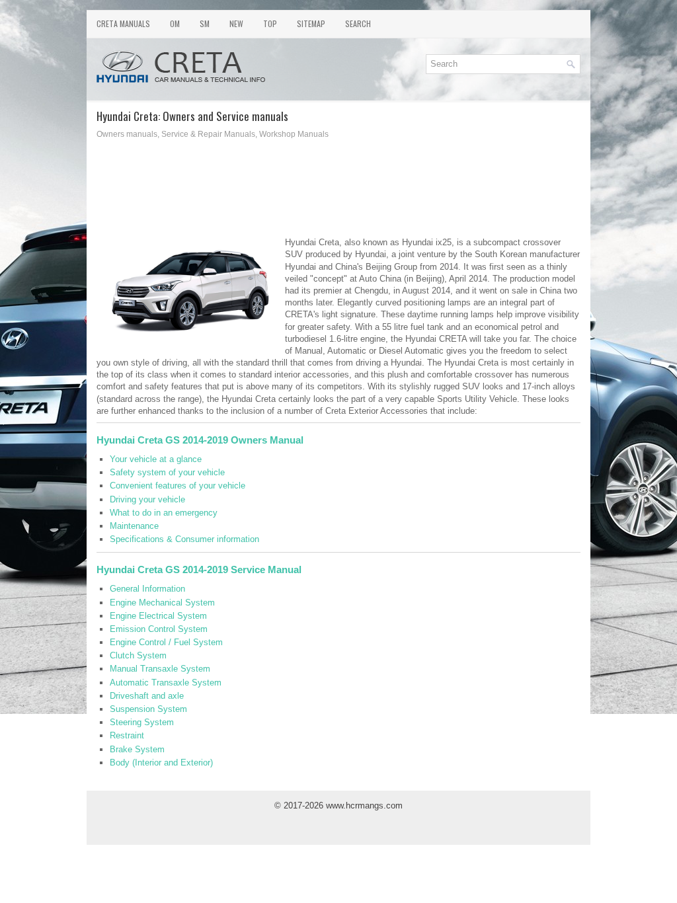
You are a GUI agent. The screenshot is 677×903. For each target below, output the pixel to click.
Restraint (127, 735)
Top (270, 23)
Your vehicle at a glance (156, 459)
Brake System (137, 749)
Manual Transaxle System (160, 669)
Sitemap (311, 23)
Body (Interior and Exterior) (161, 762)
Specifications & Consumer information (184, 539)
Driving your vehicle (147, 499)
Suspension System (148, 709)
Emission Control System (159, 629)
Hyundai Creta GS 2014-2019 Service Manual (199, 569)
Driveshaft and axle (147, 696)
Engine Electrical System (158, 616)
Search (358, 23)
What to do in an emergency (164, 513)
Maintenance (134, 526)
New (236, 23)
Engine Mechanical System (162, 603)
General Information (147, 589)
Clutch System (138, 655)
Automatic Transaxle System (165, 682)
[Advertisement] (253, 191)
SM (205, 23)
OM (175, 23)
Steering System (142, 722)
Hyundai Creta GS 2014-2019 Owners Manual (200, 440)
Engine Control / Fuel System (166, 642)
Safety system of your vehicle (167, 472)
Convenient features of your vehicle (177, 486)
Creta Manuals (123, 23)
